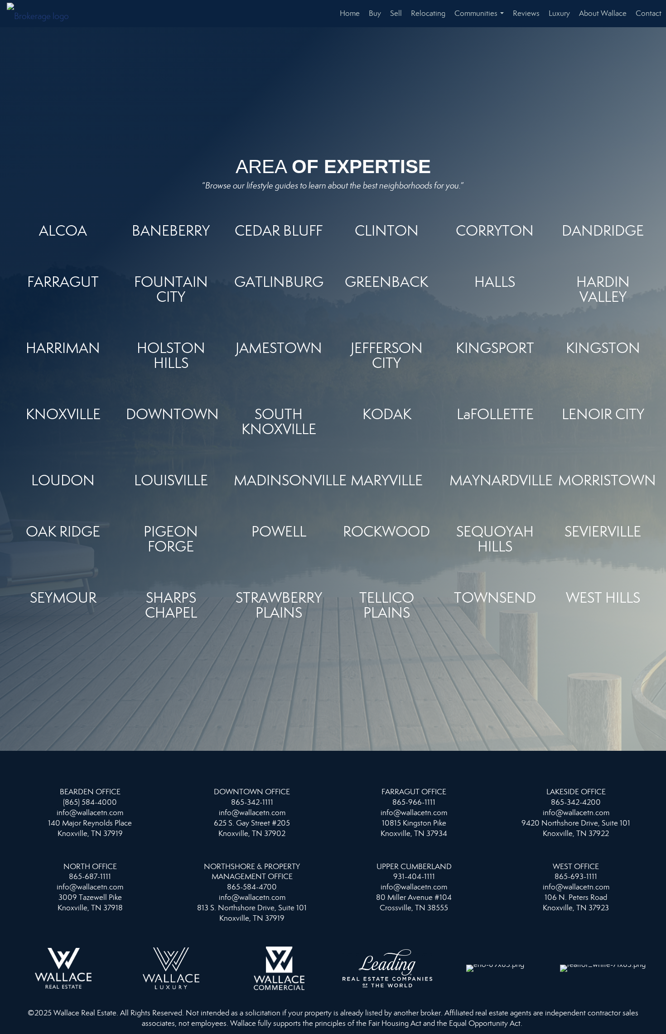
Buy (375, 13)
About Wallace (603, 13)
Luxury (559, 13)
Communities (480, 18)
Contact (648, 13)
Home (350, 13)
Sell (396, 13)
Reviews (526, 13)
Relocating (428, 13)
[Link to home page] (42, 13)
